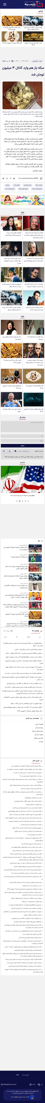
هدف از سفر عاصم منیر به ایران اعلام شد (30, 825)
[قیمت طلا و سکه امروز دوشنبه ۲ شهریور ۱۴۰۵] (12, 21)
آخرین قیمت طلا (23, 189)
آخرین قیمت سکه (37, 189)
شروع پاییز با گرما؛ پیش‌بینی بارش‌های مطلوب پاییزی (27, 867)
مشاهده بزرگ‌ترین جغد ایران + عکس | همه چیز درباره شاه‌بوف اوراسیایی (22, 870)
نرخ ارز (7, 185)
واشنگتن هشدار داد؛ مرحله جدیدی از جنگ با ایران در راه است (23, 673)
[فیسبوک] (10, 178)
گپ (42, 1085)
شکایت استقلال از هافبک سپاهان (32, 915)
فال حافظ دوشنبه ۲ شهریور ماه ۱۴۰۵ (12, 43)
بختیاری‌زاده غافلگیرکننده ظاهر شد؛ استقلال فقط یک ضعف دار (25, 905)
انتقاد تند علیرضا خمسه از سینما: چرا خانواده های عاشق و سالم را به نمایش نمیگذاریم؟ (33, 235)
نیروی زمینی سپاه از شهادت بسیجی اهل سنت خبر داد (27, 773)
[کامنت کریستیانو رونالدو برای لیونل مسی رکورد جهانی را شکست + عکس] (35, 596)
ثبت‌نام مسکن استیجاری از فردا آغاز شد (31, 844)
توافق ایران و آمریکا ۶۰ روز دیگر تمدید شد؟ (22, 495)
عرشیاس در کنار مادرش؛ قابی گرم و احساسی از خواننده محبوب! (34, 285)
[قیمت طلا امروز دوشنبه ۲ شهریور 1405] (33, 36)
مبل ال (41, 741)
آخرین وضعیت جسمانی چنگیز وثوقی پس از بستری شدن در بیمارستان (23, 931)
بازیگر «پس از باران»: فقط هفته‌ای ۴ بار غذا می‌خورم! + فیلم (24, 657)
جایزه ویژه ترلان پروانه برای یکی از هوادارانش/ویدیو (27, 950)
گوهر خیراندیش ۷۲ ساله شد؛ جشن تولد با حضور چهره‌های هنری (33, 259)
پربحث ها (7, 631)
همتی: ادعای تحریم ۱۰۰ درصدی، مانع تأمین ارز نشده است (26, 873)
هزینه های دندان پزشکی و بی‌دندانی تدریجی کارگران (27, 831)
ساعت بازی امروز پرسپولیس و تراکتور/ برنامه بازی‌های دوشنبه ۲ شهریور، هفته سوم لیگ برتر (15, 606)
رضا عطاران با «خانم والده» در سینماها (35, 338)
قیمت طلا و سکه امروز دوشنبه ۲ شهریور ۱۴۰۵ (11, 29)
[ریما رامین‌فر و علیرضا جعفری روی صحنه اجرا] (11, 327)
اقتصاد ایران (39, 724)
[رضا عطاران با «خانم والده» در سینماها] (33, 327)
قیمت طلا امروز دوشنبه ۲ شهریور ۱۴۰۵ (33, 44)
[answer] (15, 451)
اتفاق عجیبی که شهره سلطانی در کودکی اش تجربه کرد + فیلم (25, 815)
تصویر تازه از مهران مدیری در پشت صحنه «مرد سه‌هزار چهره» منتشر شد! (34, 362)
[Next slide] (41, 479)
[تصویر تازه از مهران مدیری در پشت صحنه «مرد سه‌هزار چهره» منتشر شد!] (33, 350)
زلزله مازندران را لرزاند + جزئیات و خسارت (31, 789)
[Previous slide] (3, 479)
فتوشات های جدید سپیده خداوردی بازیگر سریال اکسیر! (13, 234)
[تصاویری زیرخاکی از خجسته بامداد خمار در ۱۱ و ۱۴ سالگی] (11, 274)
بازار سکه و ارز (27, 185)
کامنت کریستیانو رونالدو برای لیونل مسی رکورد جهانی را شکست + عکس (16, 596)
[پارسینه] (32, 4)
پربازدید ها (35, 631)
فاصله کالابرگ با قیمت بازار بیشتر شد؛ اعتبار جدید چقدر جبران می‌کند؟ (23, 959)
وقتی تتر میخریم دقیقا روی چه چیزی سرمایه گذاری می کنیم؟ (25, 854)
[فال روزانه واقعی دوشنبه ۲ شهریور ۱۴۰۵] (33, 399)
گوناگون (40, 11)
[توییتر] (3, 178)
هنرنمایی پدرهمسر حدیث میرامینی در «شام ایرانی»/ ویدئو (26, 908)
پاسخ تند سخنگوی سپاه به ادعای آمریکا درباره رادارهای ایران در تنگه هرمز (22, 912)
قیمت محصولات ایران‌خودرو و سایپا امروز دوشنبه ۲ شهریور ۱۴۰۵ (24, 889)
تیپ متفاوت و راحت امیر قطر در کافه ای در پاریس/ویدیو (16, 586)
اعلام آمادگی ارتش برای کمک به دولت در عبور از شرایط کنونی (25, 863)
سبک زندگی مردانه (37, 731)
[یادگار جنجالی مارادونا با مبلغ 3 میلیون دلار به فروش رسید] (35, 548)
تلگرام (33, 1085)
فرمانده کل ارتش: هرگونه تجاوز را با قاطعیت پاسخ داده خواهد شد (24, 769)
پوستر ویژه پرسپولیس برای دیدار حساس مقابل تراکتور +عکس (16, 567)
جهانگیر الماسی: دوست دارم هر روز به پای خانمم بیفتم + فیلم (25, 785)
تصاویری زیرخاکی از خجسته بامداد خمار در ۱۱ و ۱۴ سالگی (11, 285)
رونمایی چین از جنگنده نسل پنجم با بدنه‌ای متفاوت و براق (33, 29)
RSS (17, 1075)
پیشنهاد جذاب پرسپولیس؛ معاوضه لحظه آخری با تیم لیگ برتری (24, 966)
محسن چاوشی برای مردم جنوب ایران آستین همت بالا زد (34, 308)
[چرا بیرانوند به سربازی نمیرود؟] (35, 558)
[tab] (28, 501)
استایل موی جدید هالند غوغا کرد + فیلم (12, 410)
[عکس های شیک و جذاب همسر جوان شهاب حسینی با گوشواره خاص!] (11, 248)
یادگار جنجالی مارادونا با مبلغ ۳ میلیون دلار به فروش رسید (16, 548)
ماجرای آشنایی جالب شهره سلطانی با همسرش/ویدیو (27, 801)
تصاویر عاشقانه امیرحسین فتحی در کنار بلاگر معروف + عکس (23, 653)
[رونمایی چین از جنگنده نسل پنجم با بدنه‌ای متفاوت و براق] (33, 21)
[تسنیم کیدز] (22, 201)
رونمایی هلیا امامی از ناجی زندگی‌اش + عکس (28, 649)
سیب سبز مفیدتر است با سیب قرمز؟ (31, 886)
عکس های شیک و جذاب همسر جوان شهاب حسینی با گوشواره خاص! (12, 260)
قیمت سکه (39, 185)
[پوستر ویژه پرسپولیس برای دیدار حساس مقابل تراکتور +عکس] (35, 567)
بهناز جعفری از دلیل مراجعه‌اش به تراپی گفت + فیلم (26, 703)
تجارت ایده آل (39, 735)
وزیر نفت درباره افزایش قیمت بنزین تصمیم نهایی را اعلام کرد (23, 687)
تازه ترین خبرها (38, 738)
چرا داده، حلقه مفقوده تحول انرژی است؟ (30, 776)
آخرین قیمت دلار (9, 189)
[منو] (5, 4)
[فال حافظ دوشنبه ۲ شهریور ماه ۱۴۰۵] (12, 36)
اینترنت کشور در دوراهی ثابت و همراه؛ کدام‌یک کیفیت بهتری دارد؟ (24, 963)
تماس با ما (25, 1075)
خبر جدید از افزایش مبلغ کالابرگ (33, 798)
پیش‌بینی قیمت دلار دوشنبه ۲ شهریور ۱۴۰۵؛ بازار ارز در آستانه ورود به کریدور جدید (17, 625)
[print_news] (14, 178)
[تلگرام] (7, 178)
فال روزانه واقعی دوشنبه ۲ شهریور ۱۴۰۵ (33, 410)
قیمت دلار (16, 185)
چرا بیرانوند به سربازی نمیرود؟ (19, 557)
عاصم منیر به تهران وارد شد (34, 835)
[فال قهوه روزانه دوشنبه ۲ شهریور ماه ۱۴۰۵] (11, 376)
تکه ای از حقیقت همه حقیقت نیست (31, 934)
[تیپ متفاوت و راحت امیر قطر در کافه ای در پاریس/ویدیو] (35, 586)
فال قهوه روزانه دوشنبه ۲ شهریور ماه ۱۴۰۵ (12, 387)
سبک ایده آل (39, 728)
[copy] (41, 178)
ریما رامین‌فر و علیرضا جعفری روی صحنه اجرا (12, 338)
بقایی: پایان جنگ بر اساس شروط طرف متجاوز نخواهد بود (26, 847)
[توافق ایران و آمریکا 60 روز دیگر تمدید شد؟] (22, 479)
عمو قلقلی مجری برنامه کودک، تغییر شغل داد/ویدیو (27, 922)
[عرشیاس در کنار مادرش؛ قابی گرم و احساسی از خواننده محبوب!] (33, 274)
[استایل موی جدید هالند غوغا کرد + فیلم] (11, 399)
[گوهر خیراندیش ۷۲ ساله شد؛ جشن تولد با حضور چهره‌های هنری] (33, 248)
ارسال (22, 446)
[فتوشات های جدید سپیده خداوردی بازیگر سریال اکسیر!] (11, 223)
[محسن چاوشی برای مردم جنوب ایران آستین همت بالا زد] (33, 297)
